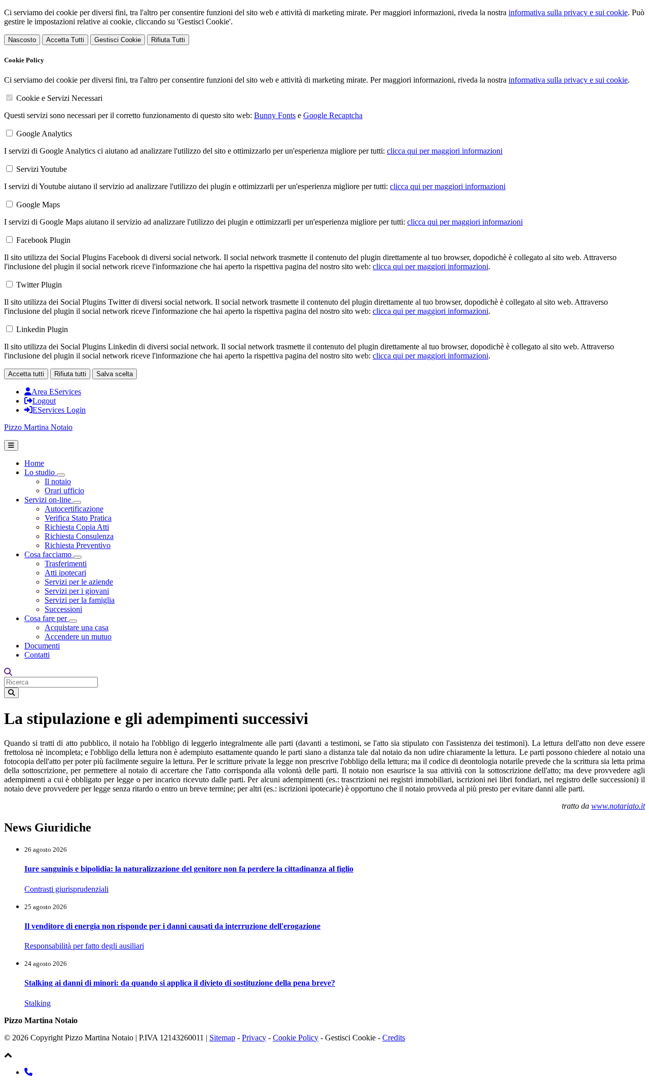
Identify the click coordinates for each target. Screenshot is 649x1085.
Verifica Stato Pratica (78, 518)
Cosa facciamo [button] (49, 554)
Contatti (37, 654)
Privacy (254, 1037)
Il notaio (58, 481)
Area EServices (56, 391)
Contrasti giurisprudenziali (66, 889)
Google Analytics (44, 133)
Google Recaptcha (333, 115)
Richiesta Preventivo (78, 545)
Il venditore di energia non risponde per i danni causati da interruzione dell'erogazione (172, 926)
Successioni (63, 609)
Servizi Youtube (41, 169)
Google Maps (38, 204)
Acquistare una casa (77, 627)
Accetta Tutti (65, 40)
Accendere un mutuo (78, 636)
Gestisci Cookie (117, 40)
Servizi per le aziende (79, 581)
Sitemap (222, 1037)
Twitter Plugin (39, 284)
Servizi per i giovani (77, 591)
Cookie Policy (295, 1037)
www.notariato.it (618, 806)
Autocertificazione (74, 508)
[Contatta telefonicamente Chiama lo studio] (28, 1072)
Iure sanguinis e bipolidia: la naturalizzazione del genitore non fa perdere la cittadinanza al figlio (188, 868)
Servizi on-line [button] (48, 499)
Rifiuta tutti (70, 374)
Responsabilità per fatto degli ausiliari (84, 946)
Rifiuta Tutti (168, 40)
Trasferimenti (66, 563)
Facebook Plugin (43, 240)
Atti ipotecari (65, 572)
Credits (393, 1037)
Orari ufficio (64, 490)
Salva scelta (114, 374)
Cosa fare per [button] (46, 618)
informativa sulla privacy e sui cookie (568, 12)
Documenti (42, 645)
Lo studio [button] (40, 472)
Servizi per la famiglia (80, 600)
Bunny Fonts (275, 115)
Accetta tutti (26, 374)
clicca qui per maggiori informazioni (444, 151)
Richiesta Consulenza (79, 536)
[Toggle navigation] (11, 445)
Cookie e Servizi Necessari (59, 98)
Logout (44, 400)
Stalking (37, 1003)
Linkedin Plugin (42, 329)
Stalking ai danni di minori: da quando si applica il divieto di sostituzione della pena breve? (179, 983)
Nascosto (22, 40)
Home (34, 463)
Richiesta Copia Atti (77, 527)
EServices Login (59, 410)
